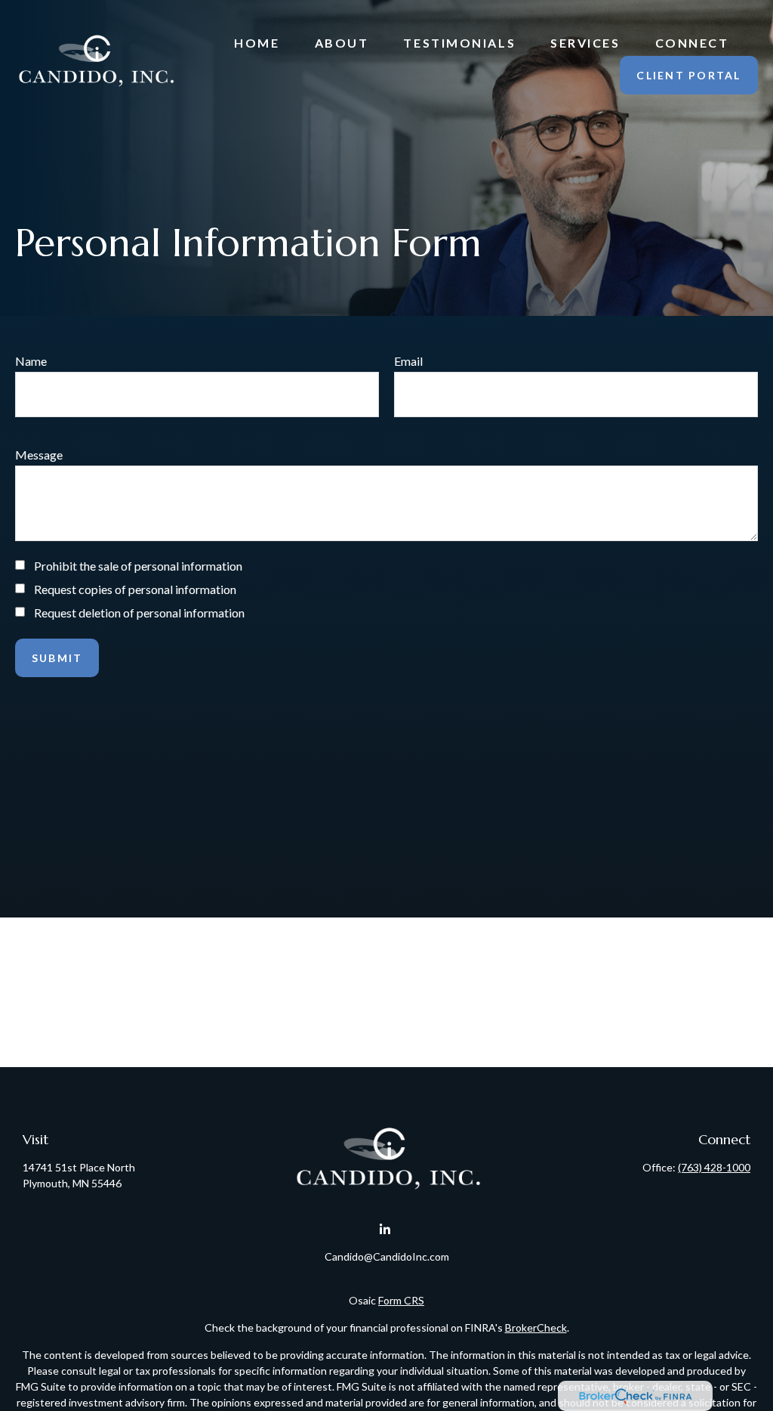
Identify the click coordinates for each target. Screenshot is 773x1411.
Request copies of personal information (135, 589)
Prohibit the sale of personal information (138, 566)
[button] (256, 42)
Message (39, 454)
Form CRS (401, 1300)
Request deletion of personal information (139, 612)
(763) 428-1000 (714, 1167)
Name (31, 361)
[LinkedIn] (385, 1230)
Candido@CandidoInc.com (387, 1256)
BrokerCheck (536, 1327)
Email (408, 361)
